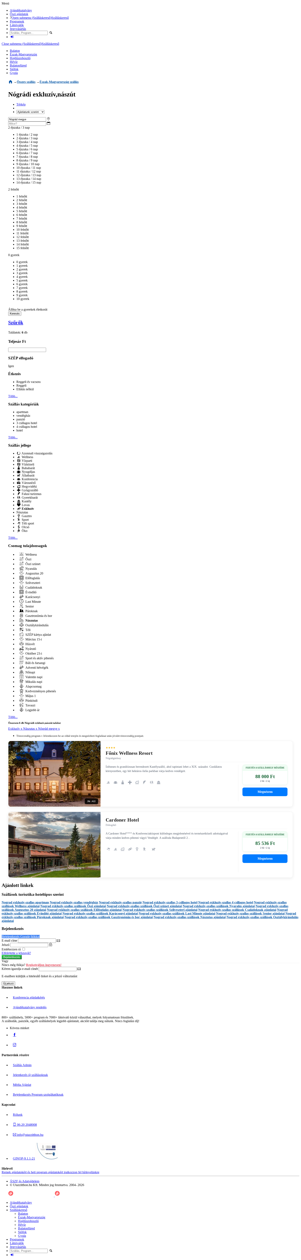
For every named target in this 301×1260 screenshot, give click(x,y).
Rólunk (18, 1114)
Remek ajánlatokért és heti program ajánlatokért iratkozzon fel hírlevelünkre (50, 1172)
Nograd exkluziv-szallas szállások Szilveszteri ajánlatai (159, 910)
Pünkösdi (31, 700)
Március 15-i (33, 639)
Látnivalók (17, 25)
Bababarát (28, 468)
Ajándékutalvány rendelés (29, 1007)
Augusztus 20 (34, 573)
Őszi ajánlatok (19, 14)
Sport (25, 519)
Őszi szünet (32, 564)
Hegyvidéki (29, 486)
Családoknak (33, 587)
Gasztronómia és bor (38, 616)
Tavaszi (30, 705)
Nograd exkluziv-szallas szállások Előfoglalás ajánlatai (84, 910)
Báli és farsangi (35, 663)
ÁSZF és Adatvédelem (24, 1181)
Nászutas (22, 512)
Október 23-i (33, 653)
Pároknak (31, 611)
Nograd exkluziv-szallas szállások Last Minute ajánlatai (177, 913)
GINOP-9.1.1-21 (24, 1158)
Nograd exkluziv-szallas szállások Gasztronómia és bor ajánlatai (108, 917)
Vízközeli (27, 464)
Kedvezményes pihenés (40, 691)
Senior (29, 606)
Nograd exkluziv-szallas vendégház (74, 902)
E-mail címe (9, 940)
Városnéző (28, 483)
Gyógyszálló (29, 490)
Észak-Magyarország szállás (59, 82)
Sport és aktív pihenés (39, 658)
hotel (19, 430)
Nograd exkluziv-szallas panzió (120, 902)
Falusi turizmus (31, 494)
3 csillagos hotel (26, 423)
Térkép (21, 104)
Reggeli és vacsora (28, 382)
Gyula (14, 73)
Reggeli (21, 385)
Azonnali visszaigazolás (36, 453)
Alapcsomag (33, 686)
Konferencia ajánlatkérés (29, 997)
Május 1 (30, 696)
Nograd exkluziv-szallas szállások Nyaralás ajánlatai (219, 906)
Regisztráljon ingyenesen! (43, 965)
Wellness (27, 457)
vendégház (23, 415)
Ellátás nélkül (25, 389)
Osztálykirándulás (37, 625)
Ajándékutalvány (21, 10)
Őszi (28, 559)
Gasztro (26, 516)
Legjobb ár (32, 710)
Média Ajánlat (22, 1084)
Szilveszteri (32, 583)
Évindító (30, 592)
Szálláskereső (60, 17)
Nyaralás (31, 568)
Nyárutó (30, 648)
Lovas (25, 505)
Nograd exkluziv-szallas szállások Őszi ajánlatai (73, 906)
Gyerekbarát (29, 497)
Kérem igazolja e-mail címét (20, 969)
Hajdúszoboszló (20, 58)
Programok (17, 21)
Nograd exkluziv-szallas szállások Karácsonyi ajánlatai (100, 913)
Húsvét (30, 644)
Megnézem (265, 791)
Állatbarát (27, 475)
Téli (28, 630)
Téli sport (27, 523)
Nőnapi (30, 672)
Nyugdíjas (28, 471)
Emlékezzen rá (12, 949)
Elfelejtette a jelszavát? (16, 953)
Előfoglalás (32, 578)
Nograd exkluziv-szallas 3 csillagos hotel (170, 902)
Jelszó (5, 945)
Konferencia (29, 479)
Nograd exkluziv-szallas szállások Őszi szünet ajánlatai (144, 906)
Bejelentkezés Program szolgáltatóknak (38, 1094)
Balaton (15, 50)
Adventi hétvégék (36, 667)
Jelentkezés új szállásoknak (30, 1075)
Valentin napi (33, 677)
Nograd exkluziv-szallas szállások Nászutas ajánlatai (190, 917)
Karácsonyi (32, 597)
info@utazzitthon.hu (29, 1134)
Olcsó (25, 527)
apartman (22, 412)
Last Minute (33, 601)
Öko (24, 530)
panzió (20, 419)
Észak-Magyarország (23, 54)
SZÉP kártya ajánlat (38, 634)
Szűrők (15, 322)
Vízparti (26, 460)
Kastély (26, 501)
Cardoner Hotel (122, 820)
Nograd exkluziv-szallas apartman (25, 902)
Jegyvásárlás (18, 29)
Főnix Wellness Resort (129, 753)
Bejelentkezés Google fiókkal (21, 936)
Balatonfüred (18, 65)
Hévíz (14, 62)
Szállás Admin (22, 1065)
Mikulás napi (33, 681)
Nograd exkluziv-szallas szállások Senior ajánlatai (250, 913)
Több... (13, 396)
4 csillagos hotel (26, 426)
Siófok (14, 69)
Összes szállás (26, 82)
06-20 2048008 (26, 1124)
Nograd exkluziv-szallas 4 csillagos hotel (225, 902)
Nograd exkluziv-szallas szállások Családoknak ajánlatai (237, 910)
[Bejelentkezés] (12, 37)
